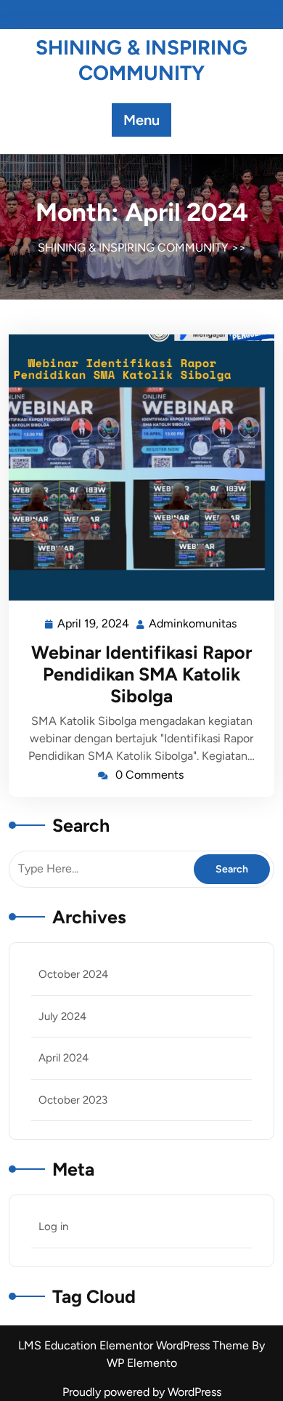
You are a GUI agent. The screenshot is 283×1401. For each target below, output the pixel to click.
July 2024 (62, 1016)
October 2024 (73, 974)
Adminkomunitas (193, 622)
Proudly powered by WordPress (141, 1392)
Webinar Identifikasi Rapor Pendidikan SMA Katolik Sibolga (141, 674)
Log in (53, 1226)
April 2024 (63, 1057)
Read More (136, 467)
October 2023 (72, 1100)
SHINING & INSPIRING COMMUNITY (141, 60)
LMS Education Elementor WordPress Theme (135, 1345)
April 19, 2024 (94, 622)
